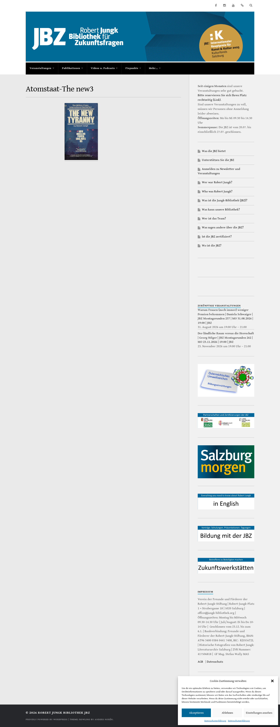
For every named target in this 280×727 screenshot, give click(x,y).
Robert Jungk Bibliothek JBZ (64, 713)
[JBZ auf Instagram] (224, 5)
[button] (272, 681)
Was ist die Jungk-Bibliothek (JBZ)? (224, 200)
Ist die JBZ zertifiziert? (217, 236)
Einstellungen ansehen (259, 712)
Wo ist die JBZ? (211, 245)
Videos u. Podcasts (103, 68)
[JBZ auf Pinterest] (242, 5)
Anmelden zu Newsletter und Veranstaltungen (219, 171)
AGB (200, 662)
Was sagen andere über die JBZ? (223, 227)
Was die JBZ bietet (214, 151)
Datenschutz (215, 662)
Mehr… (153, 68)
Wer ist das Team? (214, 218)
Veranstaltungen (40, 68)
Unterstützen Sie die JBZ (218, 160)
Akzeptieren (196, 712)
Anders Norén (104, 719)
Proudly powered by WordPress (46, 719)
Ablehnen (227, 712)
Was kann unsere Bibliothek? (221, 209)
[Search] (250, 5)
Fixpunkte (132, 68)
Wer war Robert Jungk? (217, 182)
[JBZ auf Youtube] (233, 5)
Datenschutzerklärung (215, 721)
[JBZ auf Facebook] (215, 5)
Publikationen (71, 68)
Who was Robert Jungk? (217, 191)
